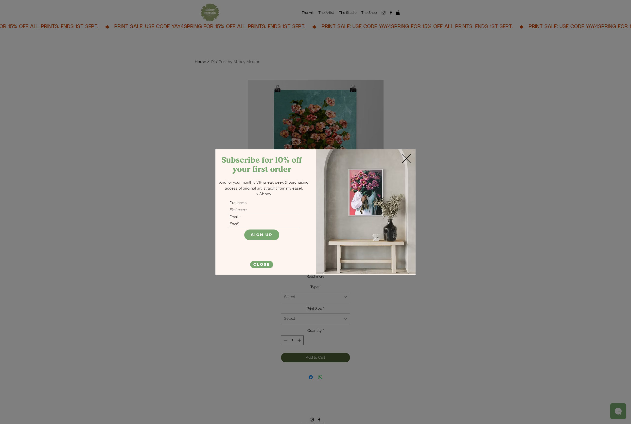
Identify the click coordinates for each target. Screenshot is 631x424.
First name (237, 203)
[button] (261, 264)
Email (233, 217)
